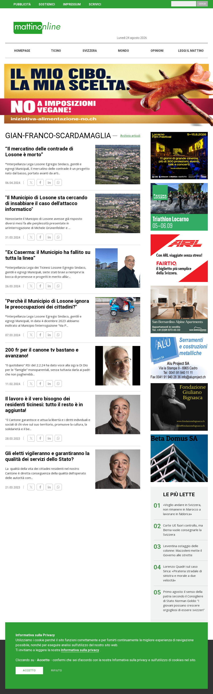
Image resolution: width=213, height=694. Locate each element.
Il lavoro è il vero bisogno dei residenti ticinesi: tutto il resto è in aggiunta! (44, 404)
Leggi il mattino (191, 50)
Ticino (56, 50)
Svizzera (90, 50)
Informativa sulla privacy (80, 650)
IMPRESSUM (72, 4)
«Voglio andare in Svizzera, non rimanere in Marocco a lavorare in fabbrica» (182, 509)
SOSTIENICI (47, 4)
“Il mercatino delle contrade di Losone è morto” (39, 152)
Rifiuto (56, 670)
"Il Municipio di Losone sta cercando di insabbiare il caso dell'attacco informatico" (46, 203)
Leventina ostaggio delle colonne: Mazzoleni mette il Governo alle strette (182, 550)
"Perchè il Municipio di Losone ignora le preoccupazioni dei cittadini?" (47, 304)
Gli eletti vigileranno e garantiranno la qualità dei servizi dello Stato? (47, 456)
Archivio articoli (130, 135)
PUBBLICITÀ (22, 4)
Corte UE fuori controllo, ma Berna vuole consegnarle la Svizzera (183, 529)
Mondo (123, 50)
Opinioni (157, 50)
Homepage (22, 50)
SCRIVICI (95, 4)
